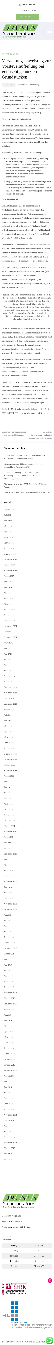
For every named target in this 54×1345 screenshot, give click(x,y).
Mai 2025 (8, 593)
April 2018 (8, 926)
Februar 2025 (9, 609)
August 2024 (9, 643)
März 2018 (8, 931)
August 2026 (9, 509)
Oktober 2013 (9, 1148)
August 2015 (9, 1076)
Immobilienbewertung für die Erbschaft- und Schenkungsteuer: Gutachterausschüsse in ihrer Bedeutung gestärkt (22, 475)
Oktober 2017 (9, 954)
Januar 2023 (9, 748)
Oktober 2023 (9, 698)
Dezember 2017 (10, 943)
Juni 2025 (8, 587)
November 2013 (10, 1143)
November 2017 (10, 948)
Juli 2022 (7, 782)
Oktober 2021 (9, 826)
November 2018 (10, 904)
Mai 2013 (8, 1159)
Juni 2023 (8, 720)
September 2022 (10, 770)
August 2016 (9, 1009)
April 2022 (8, 798)
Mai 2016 (8, 1026)
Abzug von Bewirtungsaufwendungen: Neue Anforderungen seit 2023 (40, 435)
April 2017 (8, 976)
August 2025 (9, 576)
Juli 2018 (7, 915)
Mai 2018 (8, 920)
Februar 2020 (9, 876)
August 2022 (9, 776)
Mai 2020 (8, 865)
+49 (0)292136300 (28, 10)
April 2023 (8, 732)
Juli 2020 (7, 859)
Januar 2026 (9, 548)
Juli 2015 (7, 1081)
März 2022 (8, 804)
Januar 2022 (9, 815)
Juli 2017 (7, 959)
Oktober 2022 (9, 765)
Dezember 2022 (10, 754)
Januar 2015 (9, 1109)
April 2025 (8, 598)
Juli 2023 (7, 715)
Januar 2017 (9, 987)
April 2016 (8, 1031)
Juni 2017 (8, 965)
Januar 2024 (9, 682)
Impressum (6, 1236)
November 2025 (10, 559)
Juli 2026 (7, 515)
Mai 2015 (8, 1093)
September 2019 (10, 882)
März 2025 (8, 604)
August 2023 (9, 709)
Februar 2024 (9, 676)
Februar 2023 (9, 743)
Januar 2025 (9, 615)
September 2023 (10, 704)
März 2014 (8, 1131)
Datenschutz (7, 1239)
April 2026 (8, 532)
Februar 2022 (9, 809)
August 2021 (9, 837)
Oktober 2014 (9, 1120)
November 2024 (10, 626)
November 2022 (10, 759)
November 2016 (10, 993)
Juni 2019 (8, 887)
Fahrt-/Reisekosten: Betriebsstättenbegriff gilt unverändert (26, 493)
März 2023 (8, 737)
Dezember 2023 (10, 687)
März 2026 (8, 537)
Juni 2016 (8, 1020)
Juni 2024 (8, 654)
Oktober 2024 (9, 632)
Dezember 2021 (10, 820)
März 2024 (8, 670)
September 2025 (10, 571)
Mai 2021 (8, 848)
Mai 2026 (8, 526)
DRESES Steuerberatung (30, 85)
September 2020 (10, 854)
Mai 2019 (8, 893)
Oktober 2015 (9, 1065)
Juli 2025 (7, 582)
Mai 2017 (8, 970)
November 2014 (10, 1115)
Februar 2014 (9, 1137)
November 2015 (10, 1059)
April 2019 (8, 898)
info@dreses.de (28, 5)
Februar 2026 (9, 543)
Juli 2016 (7, 1015)
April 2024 (8, 665)
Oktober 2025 (9, 565)
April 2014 (8, 1126)
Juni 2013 (8, 1154)
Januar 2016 (9, 1048)
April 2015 (8, 1098)
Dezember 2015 (10, 1054)
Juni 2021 (8, 843)
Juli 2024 (7, 648)
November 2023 (10, 693)
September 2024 (10, 637)
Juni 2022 (8, 787)
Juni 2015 (8, 1087)
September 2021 (10, 832)
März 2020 (8, 870)
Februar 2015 (9, 1104)
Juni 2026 (8, 521)
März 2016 (8, 1037)
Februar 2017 (9, 981)
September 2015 (10, 1070)
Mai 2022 (8, 793)
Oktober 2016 (9, 998)
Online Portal (27, 17)
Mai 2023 (8, 726)
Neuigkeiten (9, 85)
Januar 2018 (9, 937)
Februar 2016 (9, 1043)
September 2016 (10, 1004)
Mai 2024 (8, 659)
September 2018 (10, 909)
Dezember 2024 (10, 620)
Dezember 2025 (10, 554)
